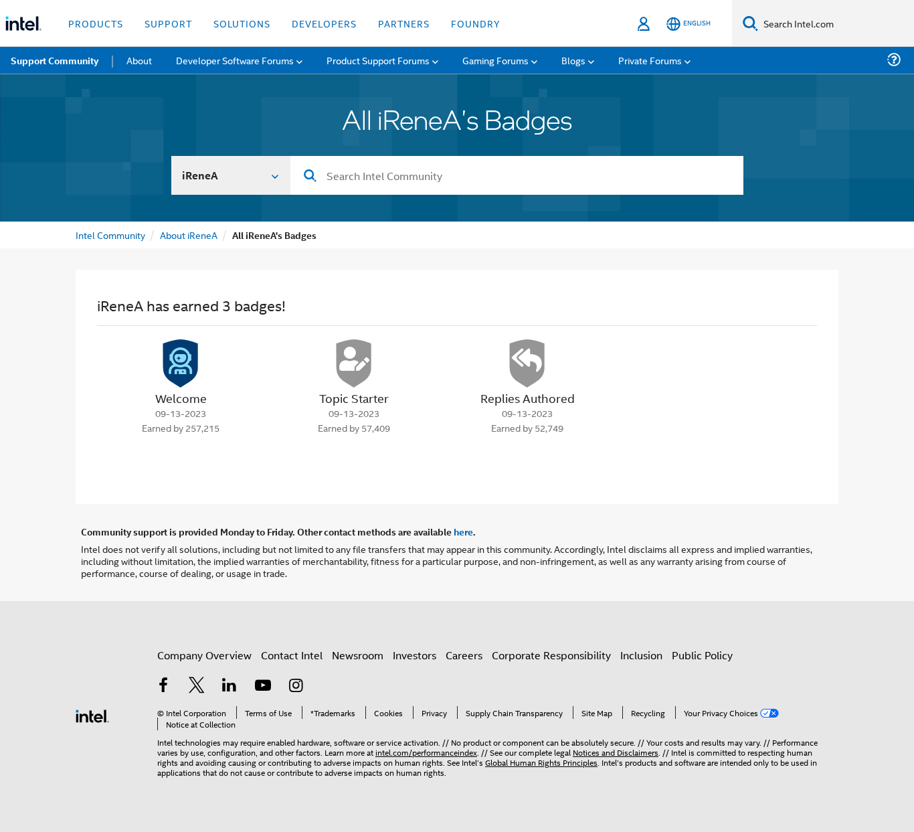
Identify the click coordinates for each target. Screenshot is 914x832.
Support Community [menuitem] (54, 60)
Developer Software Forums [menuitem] (235, 60)
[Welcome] (181, 363)
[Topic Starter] (354, 363)
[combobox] (516, 175)
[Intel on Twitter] (196, 686)
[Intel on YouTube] (263, 686)
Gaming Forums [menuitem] (495, 60)
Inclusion (641, 655)
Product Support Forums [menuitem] (378, 60)
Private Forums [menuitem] (650, 60)
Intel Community (110, 235)
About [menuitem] (139, 60)
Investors (414, 655)
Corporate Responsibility (551, 655)
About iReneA (188, 235)
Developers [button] (324, 23)
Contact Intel (292, 655)
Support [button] (168, 23)
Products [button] (95, 23)
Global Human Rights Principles (541, 762)
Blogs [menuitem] (573, 60)
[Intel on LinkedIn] (229, 686)
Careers (464, 655)
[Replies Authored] (527, 363)
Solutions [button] (241, 23)
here (463, 531)
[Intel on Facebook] (163, 686)
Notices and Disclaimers (615, 752)
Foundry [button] (475, 23)
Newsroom (357, 655)
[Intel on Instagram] (295, 686)
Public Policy (702, 655)
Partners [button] (404, 23)
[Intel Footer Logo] (92, 714)
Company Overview (204, 655)
